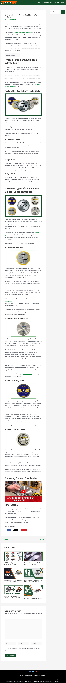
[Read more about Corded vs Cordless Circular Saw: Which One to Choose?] (13, 589)
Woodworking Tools (47, 2)
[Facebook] (30, 672)
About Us (22, 675)
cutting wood (8, 301)
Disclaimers (37, 675)
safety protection (27, 374)
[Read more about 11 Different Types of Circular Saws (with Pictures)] (13, 556)
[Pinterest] (36, 672)
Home (38, 2)
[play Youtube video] (23, 491)
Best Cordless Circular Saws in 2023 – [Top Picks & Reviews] (33, 581)
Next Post (42, 539)
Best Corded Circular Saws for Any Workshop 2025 (13, 581)
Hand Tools (56, 2)
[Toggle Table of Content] (17, 55)
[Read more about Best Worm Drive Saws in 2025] (33, 591)
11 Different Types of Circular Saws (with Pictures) (12, 563)
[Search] (63, 12)
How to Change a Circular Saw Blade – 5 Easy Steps (32, 563)
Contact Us (43, 675)
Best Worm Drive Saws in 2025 (33, 598)
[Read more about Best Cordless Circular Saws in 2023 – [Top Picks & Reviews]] (33, 573)
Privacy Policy (28, 675)
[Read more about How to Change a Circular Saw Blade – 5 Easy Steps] (33, 556)
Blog (62, 2)
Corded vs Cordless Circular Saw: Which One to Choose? (12, 596)
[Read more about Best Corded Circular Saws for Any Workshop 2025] (13, 573)
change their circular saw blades (23, 32)
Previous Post (6, 539)
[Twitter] (33, 672)
